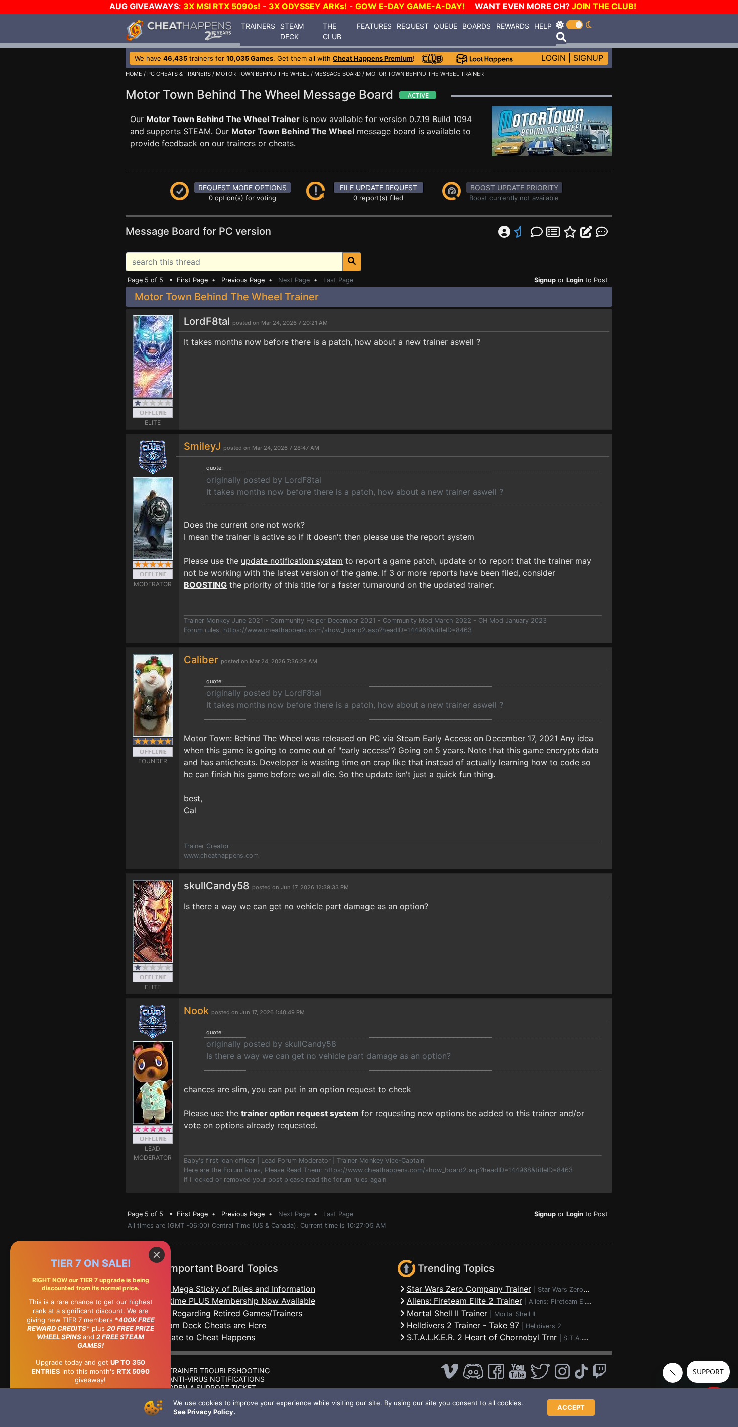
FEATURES (374, 26)
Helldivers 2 (543, 1326)
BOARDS (476, 26)
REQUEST (413, 26)
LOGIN (553, 58)
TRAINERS (258, 26)
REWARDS (512, 26)
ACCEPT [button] (571, 1407)
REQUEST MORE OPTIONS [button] (242, 187)
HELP (543, 26)
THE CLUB (332, 31)
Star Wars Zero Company (576, 1289)
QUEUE (445, 26)
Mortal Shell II (514, 1314)
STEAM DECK (292, 31)
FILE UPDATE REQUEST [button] (378, 187)
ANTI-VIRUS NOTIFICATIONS (216, 1379)
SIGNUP (588, 58)
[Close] (157, 1255)
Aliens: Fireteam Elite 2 (563, 1301)
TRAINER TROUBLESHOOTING (219, 1370)
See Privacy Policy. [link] (204, 1412)
